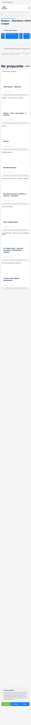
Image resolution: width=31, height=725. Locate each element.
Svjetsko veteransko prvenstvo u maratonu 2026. (17, 48)
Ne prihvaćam (15, 704)
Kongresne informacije (7, 2)
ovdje (13, 699)
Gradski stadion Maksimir (10, 30)
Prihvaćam (6, 704)
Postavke (25, 704)
